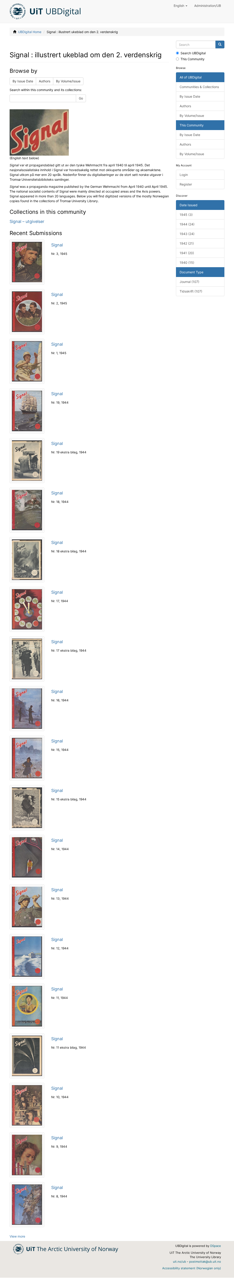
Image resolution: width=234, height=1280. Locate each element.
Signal (57, 245)
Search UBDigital (193, 53)
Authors (44, 81)
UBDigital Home (29, 32)
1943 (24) (187, 234)
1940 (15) (187, 262)
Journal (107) (189, 282)
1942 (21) (187, 243)
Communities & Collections (199, 87)
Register (186, 184)
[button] (180, 5)
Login (184, 175)
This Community (193, 59)
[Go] (219, 44)
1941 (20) (187, 253)
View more (17, 1236)
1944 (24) (187, 224)
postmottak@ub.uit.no (205, 1261)
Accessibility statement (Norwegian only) (191, 1268)
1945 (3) (186, 215)
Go (81, 98)
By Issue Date (23, 81)
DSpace (215, 1246)
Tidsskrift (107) (191, 291)
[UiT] (65, 1249)
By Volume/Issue (68, 81)
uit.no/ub (179, 1261)
